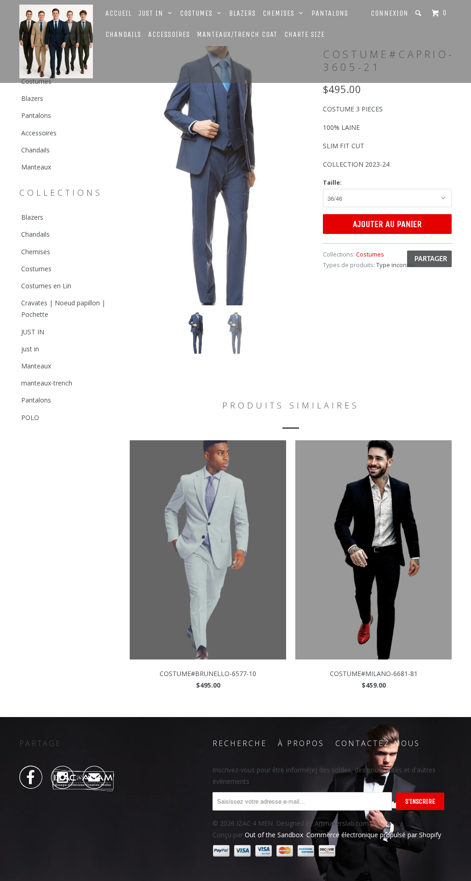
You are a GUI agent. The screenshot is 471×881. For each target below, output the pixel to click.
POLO (30, 417)
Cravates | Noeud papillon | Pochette (63, 308)
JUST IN (32, 331)
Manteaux (36, 167)
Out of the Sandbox (274, 834)
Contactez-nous (377, 743)
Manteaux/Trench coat (237, 34)
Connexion (389, 13)
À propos (301, 743)
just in (30, 348)
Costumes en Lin (46, 285)
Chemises (281, 13)
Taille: (332, 182)
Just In (153, 13)
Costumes (198, 13)
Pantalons (329, 13)
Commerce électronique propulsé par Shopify (373, 834)
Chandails (123, 34)
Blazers (242, 13)
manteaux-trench (46, 383)
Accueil (118, 13)
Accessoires (169, 34)
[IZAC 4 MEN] (56, 41)
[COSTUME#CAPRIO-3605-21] (222, 175)
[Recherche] (419, 13)
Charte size (304, 34)
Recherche (240, 743)
